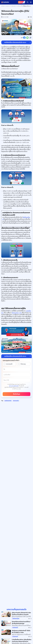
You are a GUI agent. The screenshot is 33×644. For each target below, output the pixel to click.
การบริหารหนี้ (19, 6)
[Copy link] (30, 37)
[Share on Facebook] (24, 37)
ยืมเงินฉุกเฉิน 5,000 (16, 312)
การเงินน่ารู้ (13, 6)
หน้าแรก (3, 6)
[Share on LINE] (27, 37)
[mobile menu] (31, 2)
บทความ (7, 6)
